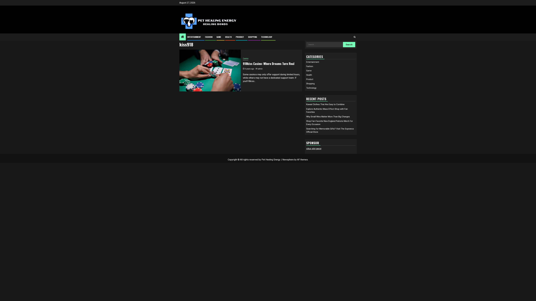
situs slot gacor (313, 148)
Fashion (208, 36)
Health (228, 36)
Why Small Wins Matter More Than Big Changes (328, 116)
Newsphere (288, 159)
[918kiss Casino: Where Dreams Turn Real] (210, 70)
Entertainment (194, 36)
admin (260, 69)
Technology (266, 36)
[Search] (354, 37)
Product (240, 36)
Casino (245, 59)
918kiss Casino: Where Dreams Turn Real (268, 63)
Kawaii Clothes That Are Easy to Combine (325, 104)
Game (218, 36)
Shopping (252, 36)
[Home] (182, 37)
